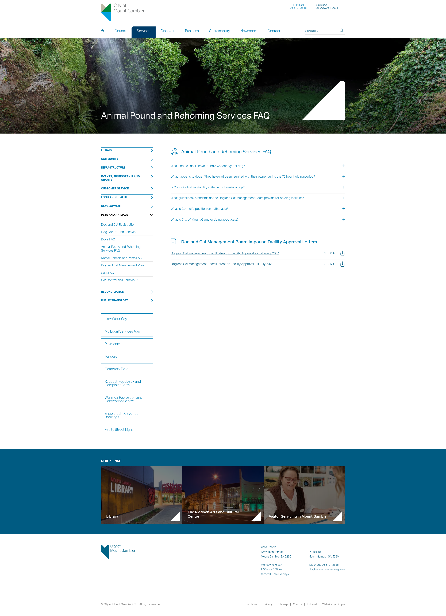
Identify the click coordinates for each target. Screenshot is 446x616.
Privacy (268, 604)
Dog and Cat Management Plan (122, 265)
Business (192, 31)
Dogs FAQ (108, 239)
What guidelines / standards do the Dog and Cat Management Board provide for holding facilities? (237, 198)
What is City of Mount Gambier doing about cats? (205, 219)
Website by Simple (333, 604)
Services (143, 31)
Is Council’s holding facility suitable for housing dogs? (208, 187)
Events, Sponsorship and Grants (120, 178)
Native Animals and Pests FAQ (121, 258)
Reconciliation (112, 291)
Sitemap (283, 604)
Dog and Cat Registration (118, 224)
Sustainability (219, 31)
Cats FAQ (107, 273)
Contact (274, 31)
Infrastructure (113, 167)
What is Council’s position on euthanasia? (199, 208)
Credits (297, 604)
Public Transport (114, 300)
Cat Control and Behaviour (119, 280)
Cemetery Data (116, 369)
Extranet (312, 604)
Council (120, 31)
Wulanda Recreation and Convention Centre (123, 399)
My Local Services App (122, 331)
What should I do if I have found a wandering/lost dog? (208, 166)
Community (109, 159)
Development (111, 206)
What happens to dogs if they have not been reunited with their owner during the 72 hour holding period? (243, 176)
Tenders (111, 356)
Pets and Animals (114, 214)
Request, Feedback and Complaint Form (123, 383)
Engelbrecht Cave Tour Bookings (122, 415)
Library (106, 150)
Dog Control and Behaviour (120, 232)
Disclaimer (252, 604)
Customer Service (115, 188)
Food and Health (114, 197)
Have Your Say (116, 319)
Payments (112, 344)
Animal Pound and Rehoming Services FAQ (120, 248)
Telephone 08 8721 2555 (324, 564)
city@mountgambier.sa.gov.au (327, 569)
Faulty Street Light (119, 429)
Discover (168, 31)
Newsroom (248, 31)
